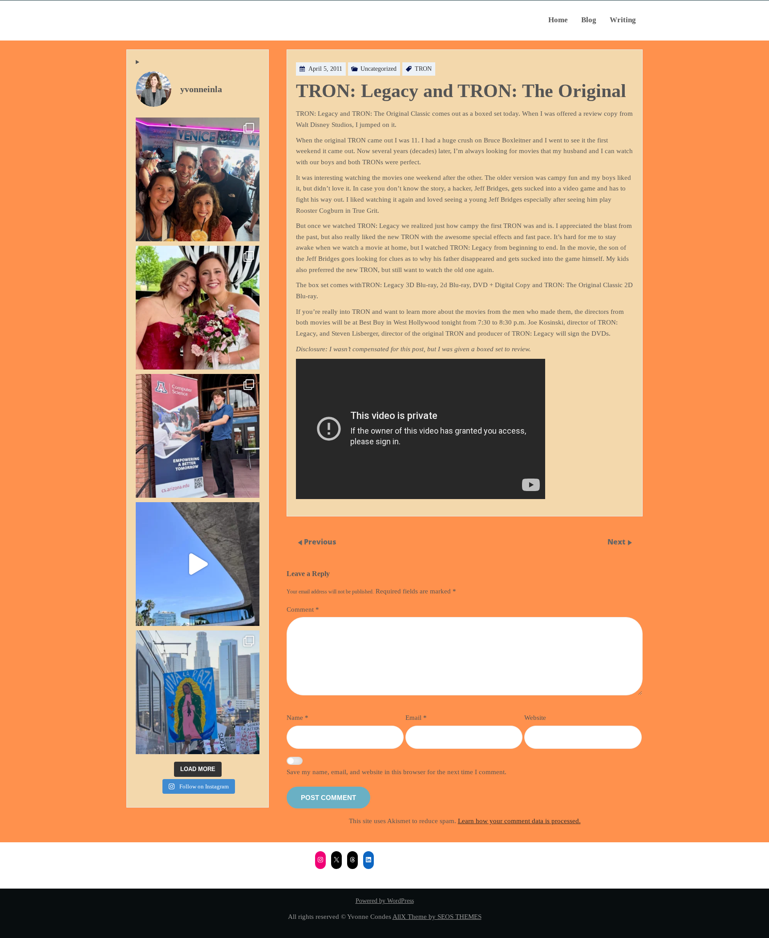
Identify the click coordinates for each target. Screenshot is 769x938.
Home (558, 20)
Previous (320, 542)
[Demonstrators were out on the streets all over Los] (197, 692)
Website (535, 717)
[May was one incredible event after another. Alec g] (197, 436)
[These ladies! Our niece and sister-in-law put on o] (197, 308)
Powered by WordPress (385, 900)
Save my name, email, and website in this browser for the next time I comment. (396, 772)
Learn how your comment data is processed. (519, 820)
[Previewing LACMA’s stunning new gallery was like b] (197, 564)
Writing (623, 20)
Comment (303, 609)
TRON (423, 68)
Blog (588, 20)
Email (416, 717)
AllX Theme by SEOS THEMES (437, 916)
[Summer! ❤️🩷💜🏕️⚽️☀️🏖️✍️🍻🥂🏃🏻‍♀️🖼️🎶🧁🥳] (197, 179)
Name (297, 717)
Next (617, 542)
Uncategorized (378, 68)
